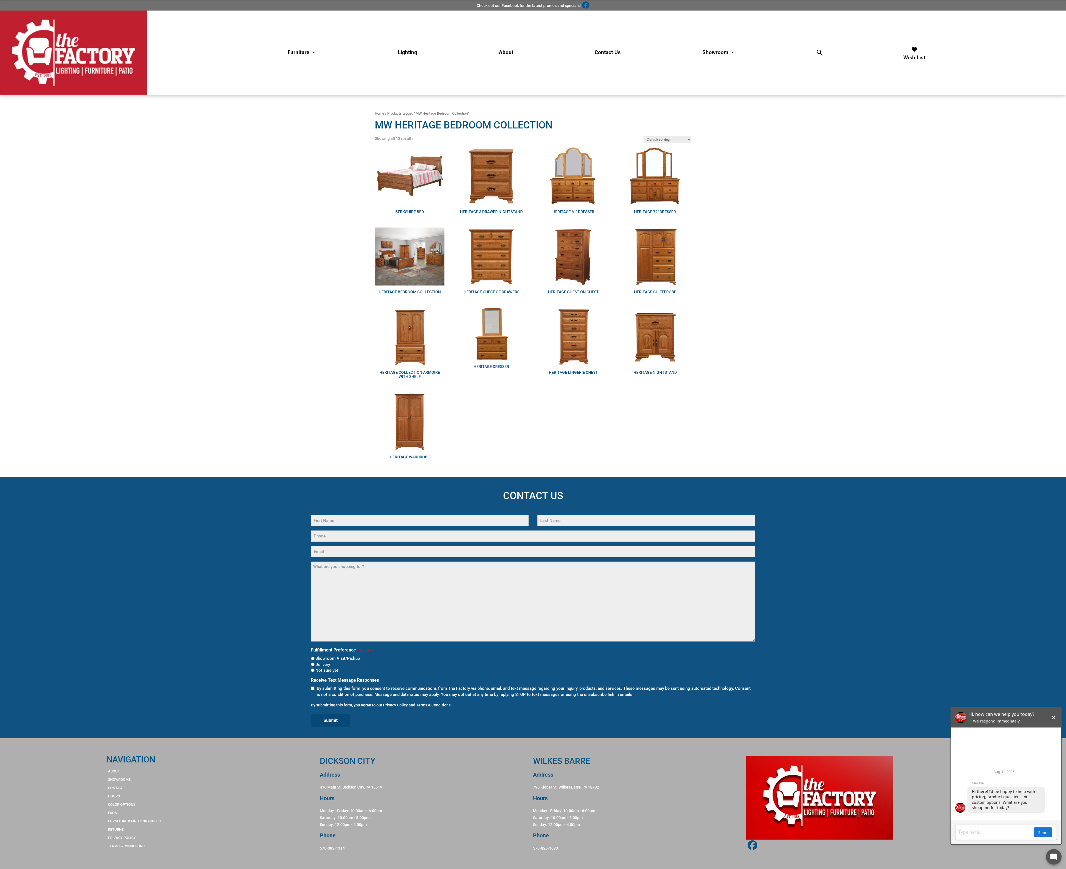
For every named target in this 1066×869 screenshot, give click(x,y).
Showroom (715, 52)
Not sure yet (326, 670)
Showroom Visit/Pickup (337, 658)
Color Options (121, 804)
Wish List (914, 56)
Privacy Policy (395, 705)
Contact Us (608, 52)
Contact (116, 788)
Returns (116, 829)
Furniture (298, 52)
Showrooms (119, 779)
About (506, 52)
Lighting (407, 52)
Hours (114, 796)
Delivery (322, 664)
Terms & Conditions (433, 705)
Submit (330, 720)
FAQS (112, 813)
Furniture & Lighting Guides (134, 821)
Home (379, 113)
